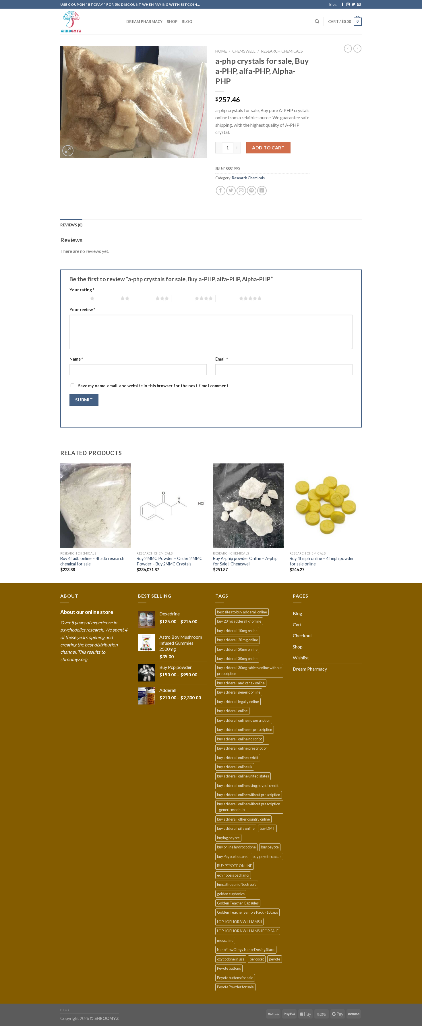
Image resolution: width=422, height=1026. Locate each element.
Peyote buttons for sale (235, 977)
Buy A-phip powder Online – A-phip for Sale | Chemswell (245, 561)
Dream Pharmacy (144, 21)
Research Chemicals (282, 51)
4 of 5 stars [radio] (183, 298)
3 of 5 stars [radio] (143, 298)
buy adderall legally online (238, 701)
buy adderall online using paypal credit (247, 785)
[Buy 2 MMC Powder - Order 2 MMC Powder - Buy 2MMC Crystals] (172, 505)
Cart (297, 624)
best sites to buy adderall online (242, 612)
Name (76, 359)
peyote (274, 959)
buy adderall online (232, 711)
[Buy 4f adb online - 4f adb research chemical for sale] (95, 505)
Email (221, 359)
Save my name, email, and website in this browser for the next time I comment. (153, 385)
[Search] (317, 21)
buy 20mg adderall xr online (239, 621)
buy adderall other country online (243, 819)
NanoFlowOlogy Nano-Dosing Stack (246, 949)
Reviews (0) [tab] (71, 225)
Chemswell (243, 51)
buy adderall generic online (238, 692)
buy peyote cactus (267, 856)
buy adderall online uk (234, 767)
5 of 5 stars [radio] (227, 298)
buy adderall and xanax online (241, 683)
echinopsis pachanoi (233, 875)
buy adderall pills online (236, 828)
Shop (172, 21)
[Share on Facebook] (220, 190)
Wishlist (301, 657)
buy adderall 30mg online (237, 658)
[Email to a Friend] (241, 190)
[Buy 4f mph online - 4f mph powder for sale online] (325, 505)
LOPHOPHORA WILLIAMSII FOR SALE (247, 931)
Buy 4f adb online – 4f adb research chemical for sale (92, 561)
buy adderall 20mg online (237, 649)
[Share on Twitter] (231, 190)
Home (221, 51)
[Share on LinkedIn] (262, 190)
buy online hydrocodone (236, 847)
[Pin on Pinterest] (251, 190)
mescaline (225, 940)
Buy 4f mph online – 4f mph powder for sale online (322, 561)
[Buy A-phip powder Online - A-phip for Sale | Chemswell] (248, 505)
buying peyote (228, 838)
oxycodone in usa (231, 959)
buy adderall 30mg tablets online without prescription (249, 670)
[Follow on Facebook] (342, 5)
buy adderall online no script (239, 739)
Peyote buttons (229, 968)
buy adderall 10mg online (237, 630)
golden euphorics (231, 894)
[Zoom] (67, 150)
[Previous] (60, 523)
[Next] (360, 523)
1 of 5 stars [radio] (78, 298)
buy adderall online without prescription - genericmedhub (248, 807)
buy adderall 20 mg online (237, 640)
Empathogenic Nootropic (236, 884)
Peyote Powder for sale (235, 987)
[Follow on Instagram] (348, 5)
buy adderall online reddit (237, 757)
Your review (82, 309)
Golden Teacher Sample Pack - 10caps (247, 912)
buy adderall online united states (243, 776)
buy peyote (270, 847)
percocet (257, 959)
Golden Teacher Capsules (238, 903)
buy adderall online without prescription (248, 794)
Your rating (81, 289)
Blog (332, 4)
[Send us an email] (359, 5)
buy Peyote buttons (232, 856)
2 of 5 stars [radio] (108, 298)
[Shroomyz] (89, 21)
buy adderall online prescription (242, 748)
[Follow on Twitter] (353, 5)
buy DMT (267, 828)
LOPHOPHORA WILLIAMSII (239, 921)
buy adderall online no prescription (244, 729)
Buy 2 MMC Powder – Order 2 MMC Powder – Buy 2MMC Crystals (169, 561)
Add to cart (268, 147)
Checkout (302, 635)
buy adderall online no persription (243, 720)
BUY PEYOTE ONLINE (234, 865)
